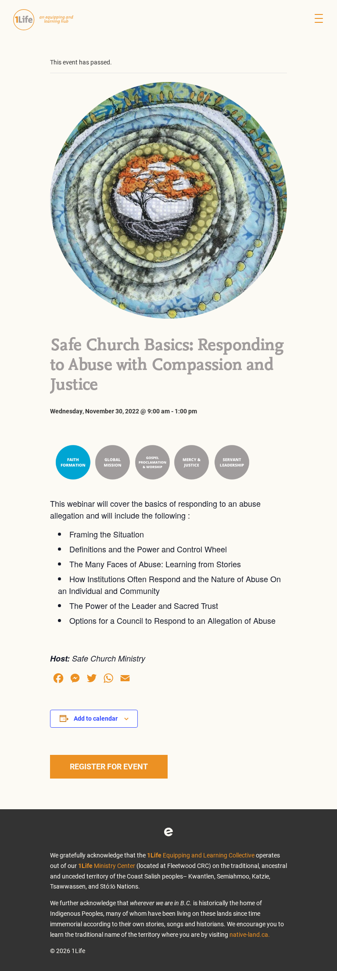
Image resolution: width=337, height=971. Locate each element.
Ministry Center (106, 865)
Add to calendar (96, 718)
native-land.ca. (249, 934)
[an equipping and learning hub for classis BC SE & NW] (48, 19)
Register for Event (109, 766)
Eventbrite (168, 832)
